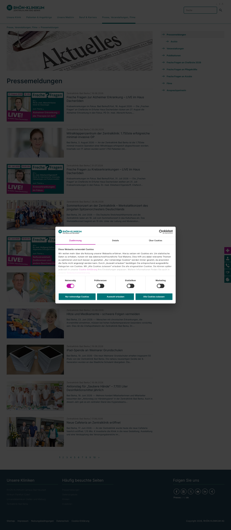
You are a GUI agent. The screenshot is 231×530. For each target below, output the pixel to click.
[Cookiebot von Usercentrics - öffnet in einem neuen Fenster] (161, 232)
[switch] (100, 286)
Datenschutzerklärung (78, 273)
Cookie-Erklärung (88, 269)
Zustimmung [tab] (75, 240)
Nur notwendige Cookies (77, 296)
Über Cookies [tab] (155, 240)
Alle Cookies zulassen (154, 296)
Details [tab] (115, 240)
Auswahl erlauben (115, 296)
